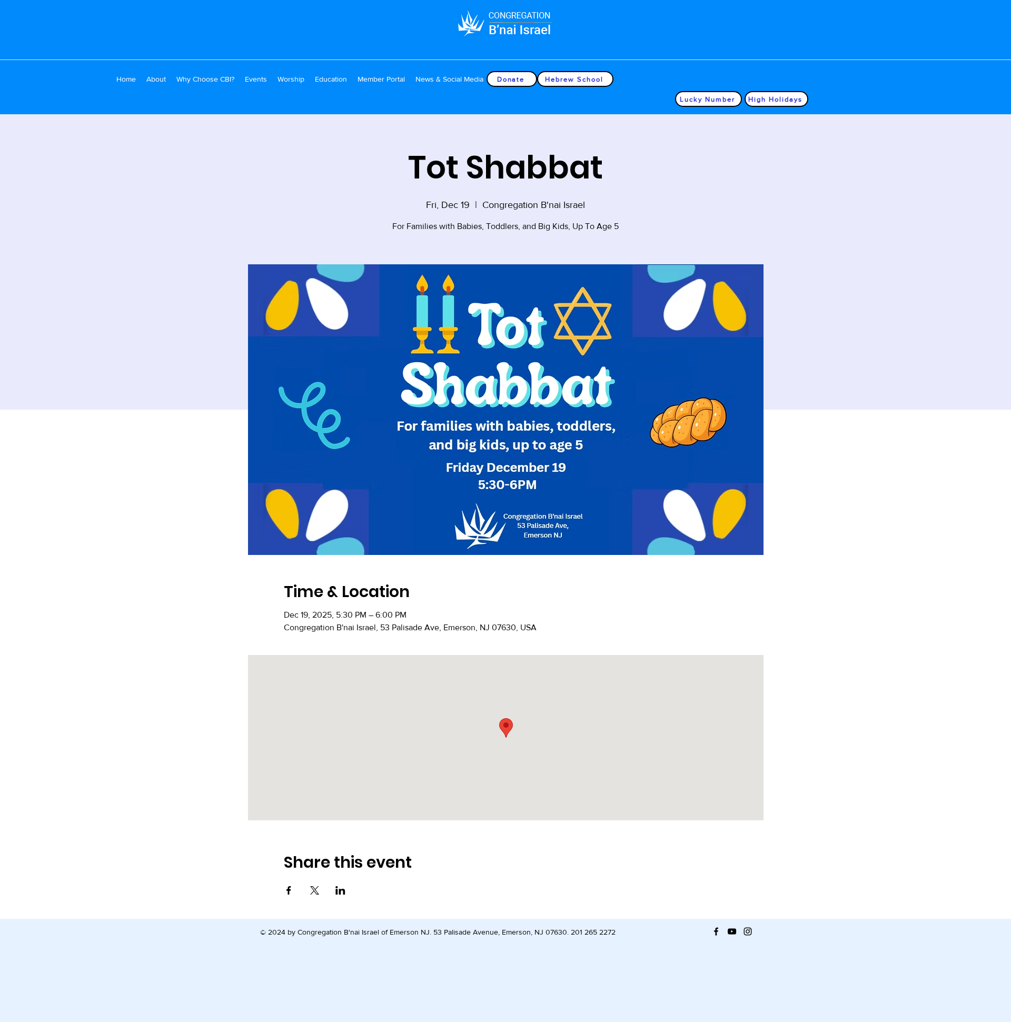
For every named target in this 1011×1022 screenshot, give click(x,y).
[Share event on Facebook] (289, 890)
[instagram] (747, 931)
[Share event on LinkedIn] (340, 890)
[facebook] (716, 931)
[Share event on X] (315, 890)
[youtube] (732, 931)
